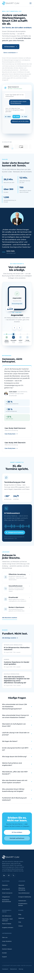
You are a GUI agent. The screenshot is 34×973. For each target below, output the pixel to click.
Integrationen (6, 897)
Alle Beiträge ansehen (10, 638)
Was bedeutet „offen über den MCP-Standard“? (17, 773)
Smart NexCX (6, 889)
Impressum (5, 969)
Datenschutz (13, 969)
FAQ (19, 922)
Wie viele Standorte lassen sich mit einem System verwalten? (17, 781)
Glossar (20, 926)
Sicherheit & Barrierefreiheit (6, 900)
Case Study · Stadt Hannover (7, 919)
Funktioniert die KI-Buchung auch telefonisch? (17, 799)
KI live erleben (9, 46)
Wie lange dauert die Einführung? (17, 756)
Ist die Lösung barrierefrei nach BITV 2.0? (17, 749)
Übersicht (5, 885)
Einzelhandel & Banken (22, 904)
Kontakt (4, 953)
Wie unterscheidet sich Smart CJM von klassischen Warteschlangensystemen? (17, 707)
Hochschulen (22, 900)
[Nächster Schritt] (20, 328)
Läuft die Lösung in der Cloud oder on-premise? (17, 734)
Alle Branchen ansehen (9, 617)
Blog (19, 914)
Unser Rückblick (7, 941)
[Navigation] (30, 3)
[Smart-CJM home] (10, 3)
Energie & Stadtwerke (24, 897)
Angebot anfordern (7, 927)
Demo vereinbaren (10, 52)
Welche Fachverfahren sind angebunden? (17, 764)
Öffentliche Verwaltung (21, 889)
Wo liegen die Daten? (17, 741)
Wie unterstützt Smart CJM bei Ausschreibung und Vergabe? (17, 790)
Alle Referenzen (6, 916)
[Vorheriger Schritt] (14, 328)
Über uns (4, 937)
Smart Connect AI (7, 893)
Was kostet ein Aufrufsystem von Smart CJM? (17, 725)
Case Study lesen (10, 434)
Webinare (21, 918)
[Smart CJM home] (17, 857)
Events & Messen (7, 949)
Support (4, 956)
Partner (4, 945)
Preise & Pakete (6, 923)
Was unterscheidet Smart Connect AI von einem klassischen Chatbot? (17, 716)
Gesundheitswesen (24, 893)
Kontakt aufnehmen (17, 838)
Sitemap (21, 969)
